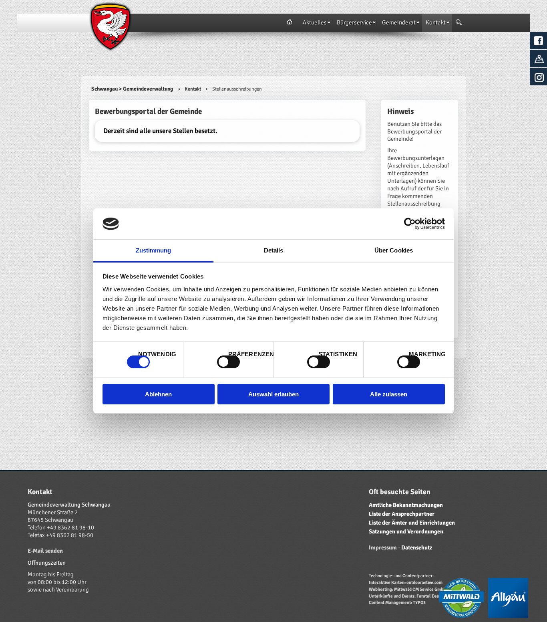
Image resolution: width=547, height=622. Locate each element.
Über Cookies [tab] (393, 250)
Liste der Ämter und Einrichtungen (412, 522)
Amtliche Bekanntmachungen (406, 505)
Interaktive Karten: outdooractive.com (405, 582)
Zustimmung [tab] (153, 250)
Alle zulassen (388, 394)
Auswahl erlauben (273, 394)
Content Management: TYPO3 (397, 602)
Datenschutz (416, 547)
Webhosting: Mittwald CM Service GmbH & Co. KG (416, 589)
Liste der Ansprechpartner (401, 513)
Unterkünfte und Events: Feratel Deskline (409, 596)
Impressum (383, 547)
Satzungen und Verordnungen (406, 531)
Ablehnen (158, 394)
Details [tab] (274, 250)
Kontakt (193, 89)
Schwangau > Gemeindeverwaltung (132, 88)
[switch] (228, 361)
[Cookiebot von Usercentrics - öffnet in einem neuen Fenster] (410, 224)
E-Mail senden (45, 550)
